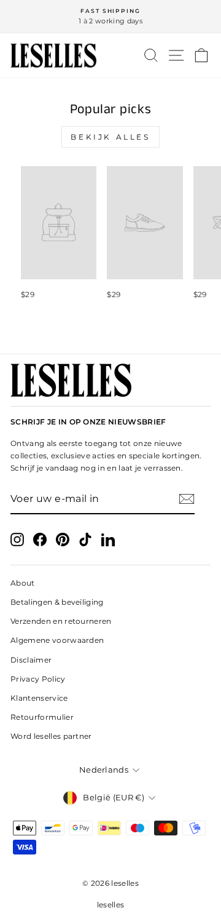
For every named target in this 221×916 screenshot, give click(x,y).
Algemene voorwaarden (57, 640)
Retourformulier (42, 717)
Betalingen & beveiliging (57, 602)
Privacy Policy (38, 678)
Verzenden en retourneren (61, 621)
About (22, 582)
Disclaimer (31, 659)
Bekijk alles (110, 136)
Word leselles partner (51, 736)
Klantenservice (39, 698)
